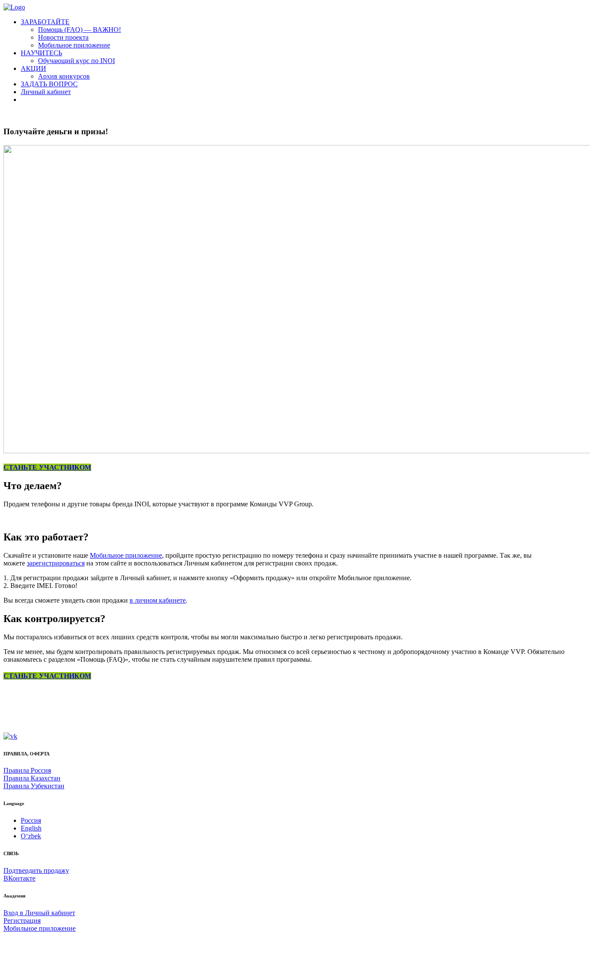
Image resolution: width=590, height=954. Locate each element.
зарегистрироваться (56, 563)
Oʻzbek (31, 836)
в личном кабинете (158, 600)
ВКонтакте (19, 878)
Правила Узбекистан (33, 786)
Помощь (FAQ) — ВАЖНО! (79, 29)
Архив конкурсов (64, 76)
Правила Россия (27, 770)
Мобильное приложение (74, 45)
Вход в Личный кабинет (39, 912)
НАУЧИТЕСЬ (41, 53)
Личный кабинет (46, 91)
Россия (31, 820)
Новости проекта (63, 37)
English (31, 828)
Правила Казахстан (31, 778)
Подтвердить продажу (36, 870)
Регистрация (22, 920)
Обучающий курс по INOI (76, 60)
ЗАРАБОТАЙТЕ (45, 21)
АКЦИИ (33, 68)
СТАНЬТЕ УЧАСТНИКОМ (47, 467)
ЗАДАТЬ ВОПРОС (49, 84)
